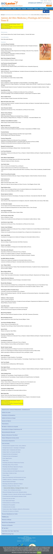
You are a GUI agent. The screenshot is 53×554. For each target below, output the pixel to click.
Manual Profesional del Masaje (9, 481)
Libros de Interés (14, 14)
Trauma (19, 8)
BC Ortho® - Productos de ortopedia (10, 426)
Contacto (42, 0)
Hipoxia (14, 8)
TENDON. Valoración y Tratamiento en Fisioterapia (13, 479)
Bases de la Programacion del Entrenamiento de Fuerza (14, 477)
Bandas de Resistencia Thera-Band (10, 435)
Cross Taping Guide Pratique (9, 500)
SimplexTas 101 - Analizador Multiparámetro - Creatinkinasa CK (16, 409)
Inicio (3, 8)
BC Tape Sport (5, 528)
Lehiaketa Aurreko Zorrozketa (9, 506)
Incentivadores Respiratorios (8, 440)
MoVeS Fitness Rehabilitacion (8, 522)
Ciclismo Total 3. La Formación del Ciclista (11, 452)
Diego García (5, 460)
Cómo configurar (33, 552)
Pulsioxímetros (5, 423)
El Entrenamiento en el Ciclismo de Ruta (11, 502)
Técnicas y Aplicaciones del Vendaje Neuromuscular (13, 471)
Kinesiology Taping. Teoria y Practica (10, 464)
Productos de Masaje (6, 519)
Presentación (8, 8)
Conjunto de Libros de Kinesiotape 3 (10, 468)
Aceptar (39, 552)
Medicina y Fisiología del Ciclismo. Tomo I (24, 14)
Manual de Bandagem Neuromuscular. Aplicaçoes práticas (15, 492)
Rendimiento (30, 8)
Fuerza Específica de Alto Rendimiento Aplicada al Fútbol (14, 496)
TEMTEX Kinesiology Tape (8, 533)
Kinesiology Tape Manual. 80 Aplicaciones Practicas (13, 462)
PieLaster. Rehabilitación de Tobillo (10, 513)
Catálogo (42, 8)
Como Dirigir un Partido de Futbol (10, 473)
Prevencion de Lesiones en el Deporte (11, 511)
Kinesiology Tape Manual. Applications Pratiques (13, 483)
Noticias (36, 8)
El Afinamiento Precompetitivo (9, 504)
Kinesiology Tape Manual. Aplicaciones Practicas (13, 466)
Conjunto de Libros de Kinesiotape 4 (10, 456)
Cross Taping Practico (7, 458)
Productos (9, 14)
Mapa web (45, 0)
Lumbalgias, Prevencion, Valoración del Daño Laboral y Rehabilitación (17, 494)
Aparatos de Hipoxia (6, 420)
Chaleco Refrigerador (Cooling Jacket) (10, 437)
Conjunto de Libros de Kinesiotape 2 (10, 454)
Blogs (46, 8)
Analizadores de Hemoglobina (8, 415)
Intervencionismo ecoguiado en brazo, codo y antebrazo (14, 445)
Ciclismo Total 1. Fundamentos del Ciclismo (12, 449)
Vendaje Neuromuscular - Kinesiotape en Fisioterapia (14, 447)
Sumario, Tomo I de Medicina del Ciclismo (12, 490)
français (49, 0)
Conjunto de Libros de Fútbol (9, 498)
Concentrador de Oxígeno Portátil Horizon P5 (12, 429)
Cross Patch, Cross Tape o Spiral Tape (10, 531)
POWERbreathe (5, 516)
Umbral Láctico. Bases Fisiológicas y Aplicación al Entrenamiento (16, 509)
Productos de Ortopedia (7, 525)
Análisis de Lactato (6, 412)
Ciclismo (24, 8)
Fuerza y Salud (6, 475)
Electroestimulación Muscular (8, 432)
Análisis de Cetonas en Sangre (9, 418)
